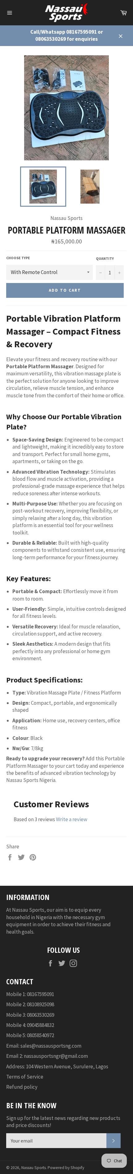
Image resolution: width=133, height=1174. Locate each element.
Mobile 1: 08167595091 (30, 994)
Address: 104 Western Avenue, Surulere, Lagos (57, 1066)
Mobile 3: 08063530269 (30, 1014)
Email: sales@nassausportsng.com (43, 1045)
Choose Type (18, 257)
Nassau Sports (33, 1167)
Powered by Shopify (66, 1167)
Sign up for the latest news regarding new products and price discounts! (63, 1122)
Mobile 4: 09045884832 (30, 1025)
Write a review (71, 819)
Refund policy (21, 1086)
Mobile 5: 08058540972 (30, 1035)
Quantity (105, 258)
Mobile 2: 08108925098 (30, 1004)
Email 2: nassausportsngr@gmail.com (47, 1056)
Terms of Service (24, 1076)
